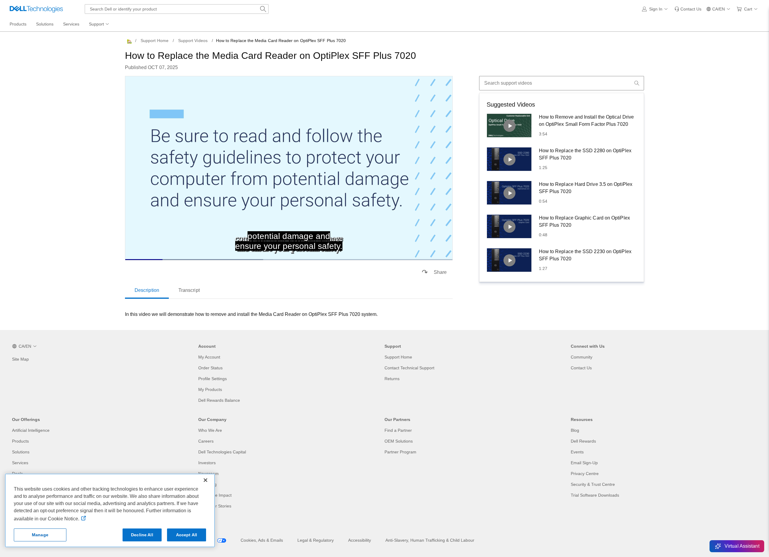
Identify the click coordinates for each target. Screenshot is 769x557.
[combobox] (177, 9)
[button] (656, 9)
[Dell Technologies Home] (36, 9)
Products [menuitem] (18, 24)
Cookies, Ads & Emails (262, 540)
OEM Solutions (398, 441)
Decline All (142, 534)
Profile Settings (212, 378)
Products (20, 441)
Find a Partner (398, 430)
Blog (575, 430)
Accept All (186, 534)
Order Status (210, 367)
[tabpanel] (289, 314)
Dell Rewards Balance (219, 400)
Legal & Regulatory (315, 540)
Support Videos (193, 40)
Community (581, 357)
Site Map (20, 359)
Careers (206, 441)
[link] (688, 9)
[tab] (147, 290)
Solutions (20, 452)
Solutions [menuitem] (44, 24)
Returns (392, 378)
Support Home (155, 40)
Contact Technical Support (409, 367)
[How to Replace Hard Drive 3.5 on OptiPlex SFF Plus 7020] (509, 193)
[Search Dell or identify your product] (263, 9)
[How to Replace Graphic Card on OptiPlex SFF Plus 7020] (509, 226)
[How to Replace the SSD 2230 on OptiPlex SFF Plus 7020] (509, 260)
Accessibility (359, 540)
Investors (207, 462)
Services (20, 462)
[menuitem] (99, 24)
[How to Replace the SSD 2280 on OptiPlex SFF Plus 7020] (509, 159)
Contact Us (581, 367)
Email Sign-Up (584, 462)
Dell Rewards (583, 441)
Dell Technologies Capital (222, 452)
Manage (40, 534)
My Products (210, 389)
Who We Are (210, 430)
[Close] (205, 480)
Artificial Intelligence (31, 430)
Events (577, 452)
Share (440, 272)
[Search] (636, 83)
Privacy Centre (585, 473)
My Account (209, 357)
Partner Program (400, 452)
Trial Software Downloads (595, 495)
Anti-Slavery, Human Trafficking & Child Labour (429, 540)
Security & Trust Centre (593, 484)
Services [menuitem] (71, 24)
